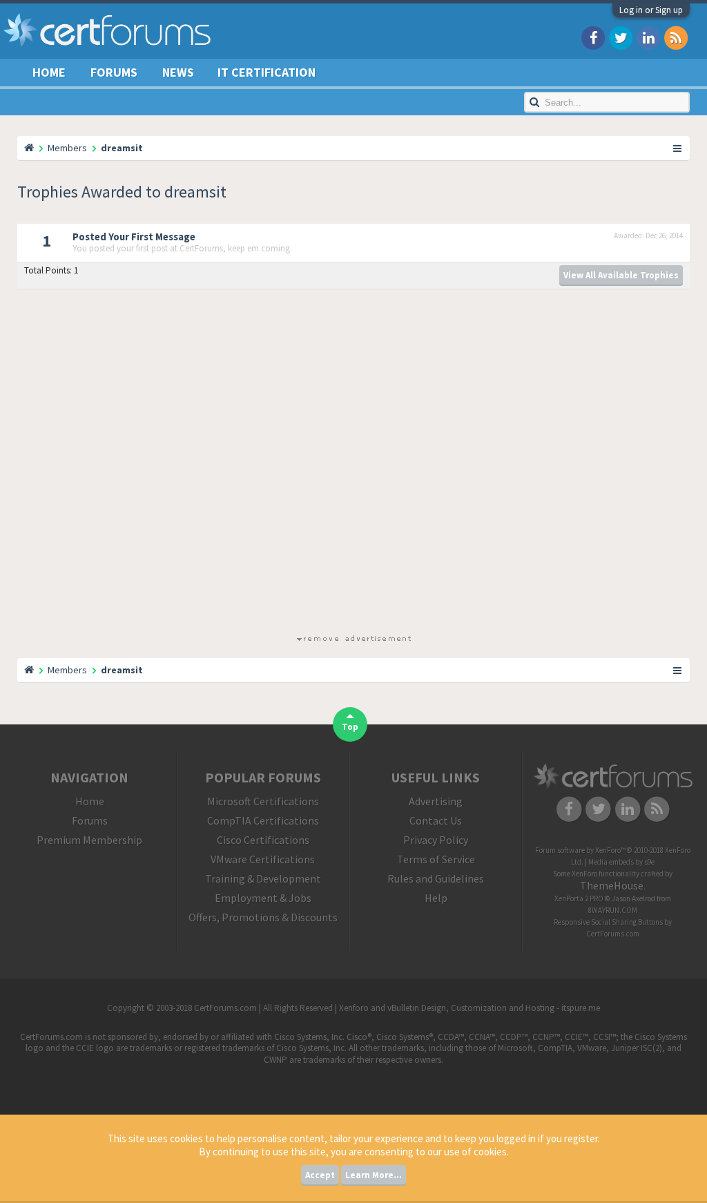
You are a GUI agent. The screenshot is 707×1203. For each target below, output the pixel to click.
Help (436, 898)
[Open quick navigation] (678, 148)
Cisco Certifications (263, 840)
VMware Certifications (263, 859)
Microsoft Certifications (263, 801)
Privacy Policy (435, 840)
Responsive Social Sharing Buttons (608, 922)
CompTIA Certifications (263, 820)
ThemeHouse (611, 885)
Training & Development (263, 878)
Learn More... (373, 1175)
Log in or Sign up (651, 10)
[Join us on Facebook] (593, 37)
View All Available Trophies (621, 275)
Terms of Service (436, 859)
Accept (320, 1175)
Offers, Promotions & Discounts (263, 917)
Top (350, 727)
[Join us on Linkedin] (648, 37)
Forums (113, 72)
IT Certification (266, 72)
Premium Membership (89, 840)
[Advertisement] (353, 464)
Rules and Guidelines (435, 878)
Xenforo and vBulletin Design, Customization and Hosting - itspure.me (469, 1008)
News (178, 72)
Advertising (436, 801)
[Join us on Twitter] (621, 37)
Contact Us (435, 820)
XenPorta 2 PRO (578, 898)
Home (49, 72)
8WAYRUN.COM (612, 910)
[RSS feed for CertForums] (676, 37)
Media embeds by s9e (621, 862)
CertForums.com (612, 934)
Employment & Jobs (263, 898)
